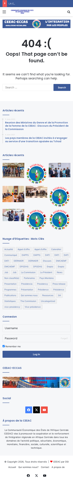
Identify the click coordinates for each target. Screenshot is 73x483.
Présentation (27, 289)
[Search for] (68, 13)
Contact (45, 467)
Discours (47, 261)
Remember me (13, 346)
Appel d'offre (24, 249)
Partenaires (29, 278)
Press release (59, 284)
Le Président (46, 272)
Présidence (43, 289)
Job (6, 272)
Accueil (12, 467)
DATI (47, 255)
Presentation (10, 284)
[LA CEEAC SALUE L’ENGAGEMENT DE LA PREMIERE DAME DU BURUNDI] (59, 170)
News (59, 272)
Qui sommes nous (29, 295)
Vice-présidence (33, 307)
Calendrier (56, 249)
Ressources (47, 295)
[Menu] (4, 13)
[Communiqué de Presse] (59, 197)
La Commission (28, 272)
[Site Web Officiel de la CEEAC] (22, 11)
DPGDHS (24, 266)
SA (59, 295)
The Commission (28, 301)
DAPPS (25, 255)
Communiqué (10, 255)
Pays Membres (47, 278)
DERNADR (19, 261)
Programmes (10, 289)
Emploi (50, 266)
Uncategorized (48, 301)
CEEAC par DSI (61, 461)
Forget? (64, 338)
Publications (10, 295)
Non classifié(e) (11, 278)
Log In (36, 354)
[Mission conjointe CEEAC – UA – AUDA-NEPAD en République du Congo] (13, 170)
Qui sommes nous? (28, 467)
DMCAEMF (61, 261)
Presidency (42, 284)
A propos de (58, 467)
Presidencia (26, 284)
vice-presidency (12, 307)
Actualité (8, 249)
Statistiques (10, 301)
